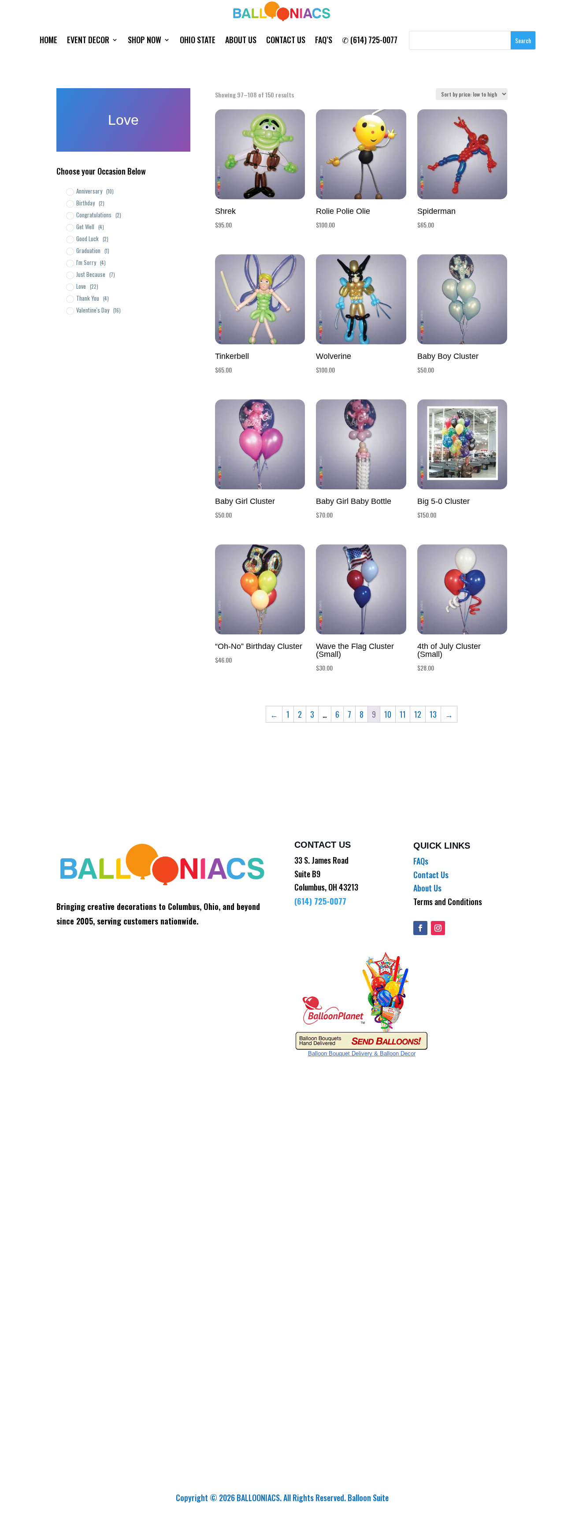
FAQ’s (323, 41)
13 (433, 714)
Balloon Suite (368, 1497)
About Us (240, 41)
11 (403, 714)
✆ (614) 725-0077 (369, 41)
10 (387, 714)
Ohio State (197, 41)
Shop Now (144, 41)
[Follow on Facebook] (420, 928)
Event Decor (88, 41)
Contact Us (285, 41)
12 (417, 714)
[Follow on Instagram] (438, 928)
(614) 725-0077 (320, 901)
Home (48, 41)
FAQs (420, 861)
